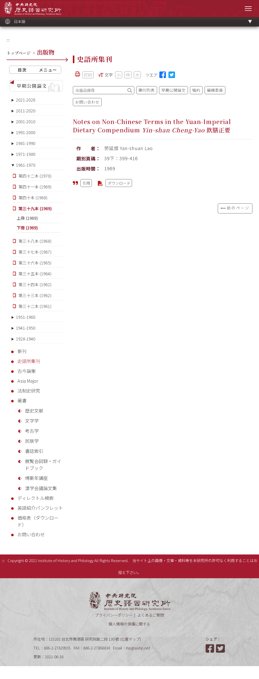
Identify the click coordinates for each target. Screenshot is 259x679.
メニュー (48, 70)
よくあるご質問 (150, 615)
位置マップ (130, 639)
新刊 (22, 351)
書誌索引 (34, 451)
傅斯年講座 (36, 478)
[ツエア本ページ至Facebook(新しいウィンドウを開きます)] (162, 74)
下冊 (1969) (27, 228)
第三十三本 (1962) (35, 295)
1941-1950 (25, 328)
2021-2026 (25, 100)
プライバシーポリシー (114, 615)
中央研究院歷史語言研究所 (32, 8)
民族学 (32, 441)
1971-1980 (25, 154)
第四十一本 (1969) (35, 187)
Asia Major (27, 380)
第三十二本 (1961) (35, 306)
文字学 (32, 420)
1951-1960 (25, 317)
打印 (88, 75)
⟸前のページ (235, 207)
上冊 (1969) (27, 218)
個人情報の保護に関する (129, 623)
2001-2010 (25, 121)
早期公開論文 (32, 85)
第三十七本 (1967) (35, 252)
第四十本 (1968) (33, 198)
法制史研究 (28, 390)
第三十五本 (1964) (35, 274)
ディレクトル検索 (35, 498)
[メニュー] (248, 8)
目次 (22, 70)
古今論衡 (26, 371)
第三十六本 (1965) (35, 263)
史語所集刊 (28, 361)
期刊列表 (147, 90)
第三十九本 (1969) (35, 208)
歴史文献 (34, 410)
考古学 (32, 430)
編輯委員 (215, 90)
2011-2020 (25, 111)
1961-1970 (25, 165)
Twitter (221, 648)
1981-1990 (25, 143)
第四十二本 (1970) (35, 176)
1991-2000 (25, 132)
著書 (22, 400)
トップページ (19, 53)
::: (8, 39)
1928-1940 (25, 339)
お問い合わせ (31, 534)
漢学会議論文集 (41, 488)
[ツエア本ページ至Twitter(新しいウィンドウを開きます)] (171, 74)
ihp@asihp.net (138, 647)
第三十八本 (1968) (35, 241)
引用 (86, 183)
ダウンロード (119, 183)
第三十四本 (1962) (35, 284)
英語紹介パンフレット (40, 507)
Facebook (210, 648)
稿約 (196, 90)
